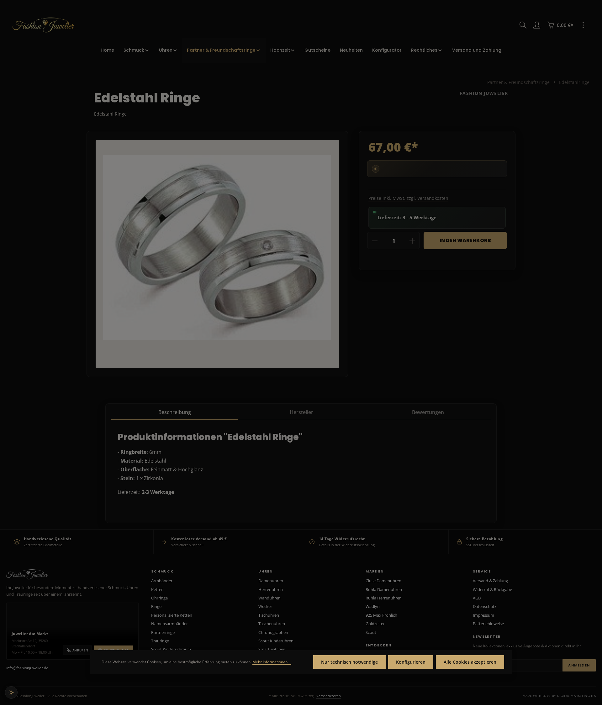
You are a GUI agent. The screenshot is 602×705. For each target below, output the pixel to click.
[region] (217, 254)
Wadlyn (373, 606)
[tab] (174, 412)
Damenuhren (270, 580)
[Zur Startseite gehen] (43, 25)
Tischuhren (268, 615)
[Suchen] (523, 25)
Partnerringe (163, 632)
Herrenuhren (270, 589)
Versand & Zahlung (490, 580)
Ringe (156, 606)
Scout (371, 632)
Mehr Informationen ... (271, 662)
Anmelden (579, 665)
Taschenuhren (271, 623)
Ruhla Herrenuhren (384, 598)
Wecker (265, 606)
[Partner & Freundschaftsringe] (224, 50)
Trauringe (160, 641)
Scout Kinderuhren (275, 641)
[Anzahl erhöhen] (412, 241)
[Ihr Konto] (537, 25)
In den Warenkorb (465, 240)
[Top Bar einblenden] (583, 25)
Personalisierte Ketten (171, 615)
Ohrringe (159, 598)
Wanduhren (269, 598)
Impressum (483, 615)
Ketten (157, 589)
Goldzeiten (376, 623)
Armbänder (161, 580)
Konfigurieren (410, 662)
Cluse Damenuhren (383, 580)
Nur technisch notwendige (349, 662)
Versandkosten (328, 695)
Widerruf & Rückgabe (492, 589)
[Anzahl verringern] (374, 241)
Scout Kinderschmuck (171, 649)
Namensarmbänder (169, 623)
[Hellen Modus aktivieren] (11, 692)
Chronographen (273, 632)
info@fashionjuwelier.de (27, 668)
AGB (477, 598)
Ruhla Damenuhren (384, 589)
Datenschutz (484, 606)
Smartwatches (271, 649)
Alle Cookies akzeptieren (470, 662)
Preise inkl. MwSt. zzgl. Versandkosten (408, 198)
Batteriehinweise (488, 623)
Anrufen (80, 650)
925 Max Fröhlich (381, 615)
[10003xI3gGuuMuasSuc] (217, 248)
